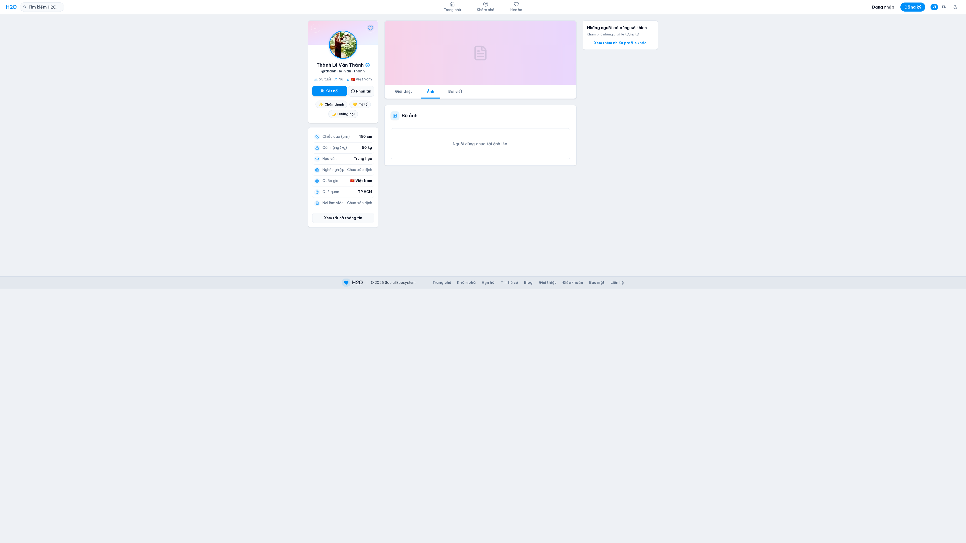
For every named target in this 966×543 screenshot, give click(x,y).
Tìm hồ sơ (509, 282)
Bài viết (455, 91)
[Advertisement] (480, 217)
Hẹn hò (488, 282)
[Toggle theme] (955, 7)
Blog (528, 282)
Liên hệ (617, 282)
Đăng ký (912, 7)
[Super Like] (370, 28)
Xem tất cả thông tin (343, 218)
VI (934, 7)
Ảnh (430, 91)
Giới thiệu (404, 91)
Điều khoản (572, 282)
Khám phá (466, 282)
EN (944, 7)
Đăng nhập (883, 7)
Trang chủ (441, 282)
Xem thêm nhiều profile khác (620, 43)
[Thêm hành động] (315, 28)
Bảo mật (597, 282)
